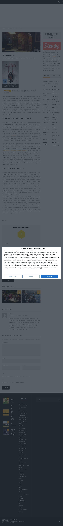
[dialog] (31, 263)
